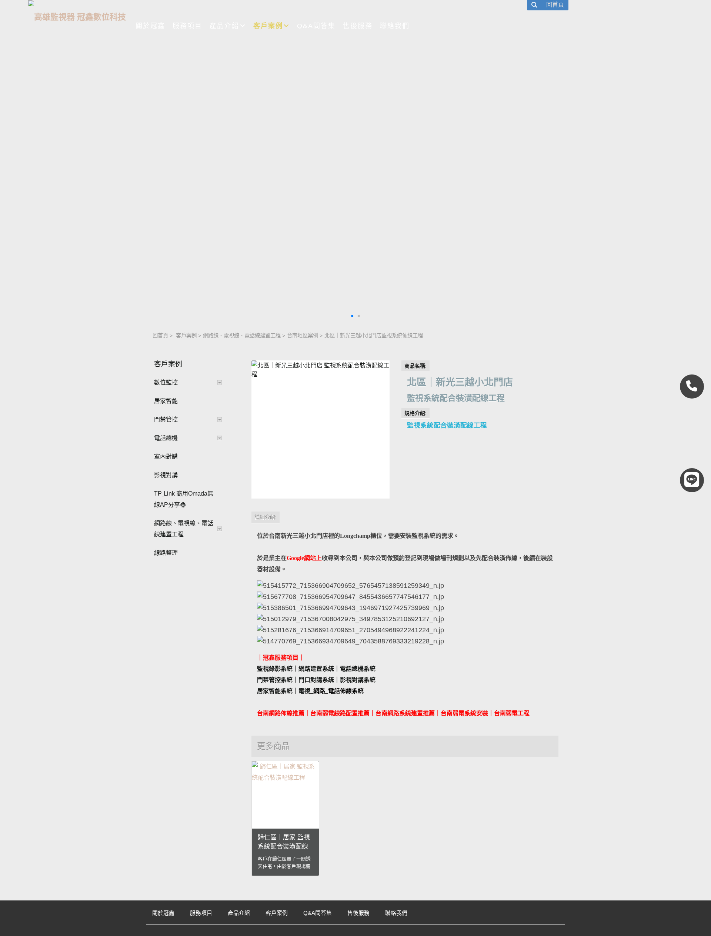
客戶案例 (186, 336)
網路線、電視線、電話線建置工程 (242, 336)
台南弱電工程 (512, 713)
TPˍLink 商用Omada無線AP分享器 (183, 499)
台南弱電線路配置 (334, 713)
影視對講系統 (357, 680)
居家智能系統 (275, 691)
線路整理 (166, 553)
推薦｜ (301, 713)
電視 (304, 691)
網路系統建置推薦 (411, 713)
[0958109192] (692, 386)
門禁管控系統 (275, 680)
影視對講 (166, 475)
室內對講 (166, 456)
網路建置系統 (316, 669)
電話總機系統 (357, 669)
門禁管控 (166, 419)
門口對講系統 (316, 680)
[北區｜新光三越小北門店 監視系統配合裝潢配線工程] (320, 429)
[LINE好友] (692, 480)
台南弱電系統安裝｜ (467, 713)
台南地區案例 (302, 336)
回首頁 (160, 336)
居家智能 (166, 401)
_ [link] (311, 691)
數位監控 (166, 382)
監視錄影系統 (275, 669)
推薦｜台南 (372, 713)
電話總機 (166, 438)
